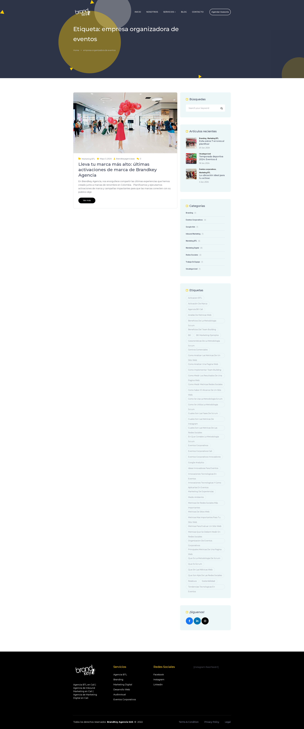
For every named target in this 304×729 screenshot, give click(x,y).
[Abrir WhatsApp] (298, 723)
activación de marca (197, 304)
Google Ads (190, 227)
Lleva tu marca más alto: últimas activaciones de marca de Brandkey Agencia (117, 170)
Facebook (158, 674)
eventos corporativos (198, 445)
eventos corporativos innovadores (204, 457)
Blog (184, 12)
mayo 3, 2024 (106, 159)
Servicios (168, 12)
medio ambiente (196, 497)
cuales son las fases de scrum (203, 413)
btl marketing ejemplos (207, 335)
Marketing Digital (192, 248)
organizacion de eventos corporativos (200, 541)
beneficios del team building (202, 329)
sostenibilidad (208, 581)
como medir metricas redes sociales (205, 384)
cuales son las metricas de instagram (201, 420)
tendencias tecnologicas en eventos (201, 587)
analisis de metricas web (199, 315)
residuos (192, 581)
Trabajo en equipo (193, 262)
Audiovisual (119, 694)
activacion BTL (195, 298)
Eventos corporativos (207, 169)
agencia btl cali (195, 309)
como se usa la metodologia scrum (205, 399)
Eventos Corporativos (124, 699)
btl (189, 335)
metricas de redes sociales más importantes (203, 503)
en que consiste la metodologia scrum (203, 437)
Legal (228, 722)
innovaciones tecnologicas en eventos (202, 474)
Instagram (158, 679)
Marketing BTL (88, 159)
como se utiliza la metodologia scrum (203, 405)
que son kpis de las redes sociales (205, 575)
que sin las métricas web (200, 570)
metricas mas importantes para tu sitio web (204, 518)
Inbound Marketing (193, 234)
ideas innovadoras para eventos (203, 468)
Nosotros (152, 12)
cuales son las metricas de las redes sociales (202, 428)
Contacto (198, 12)
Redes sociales (192, 255)
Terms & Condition (189, 722)
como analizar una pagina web (203, 364)
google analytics (196, 462)
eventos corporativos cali (200, 451)
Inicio (138, 12)
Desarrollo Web (121, 689)
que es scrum (195, 564)
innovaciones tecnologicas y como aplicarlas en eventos (204, 483)
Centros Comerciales (198, 350)
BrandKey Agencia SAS (120, 722)
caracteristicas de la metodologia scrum (204, 341)
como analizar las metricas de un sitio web (204, 356)
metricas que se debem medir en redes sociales (204, 532)
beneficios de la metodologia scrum (202, 321)
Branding (202, 138)
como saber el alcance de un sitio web (204, 391)
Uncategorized (205, 154)
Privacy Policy (211, 722)
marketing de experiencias (201, 491)
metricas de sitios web (198, 512)
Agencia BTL (120, 674)
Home (76, 50)
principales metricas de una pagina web (204, 550)
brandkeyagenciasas (125, 159)
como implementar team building (204, 370)
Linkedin (158, 684)
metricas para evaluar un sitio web (204, 526)
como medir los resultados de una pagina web (205, 376)
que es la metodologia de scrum (204, 558)
